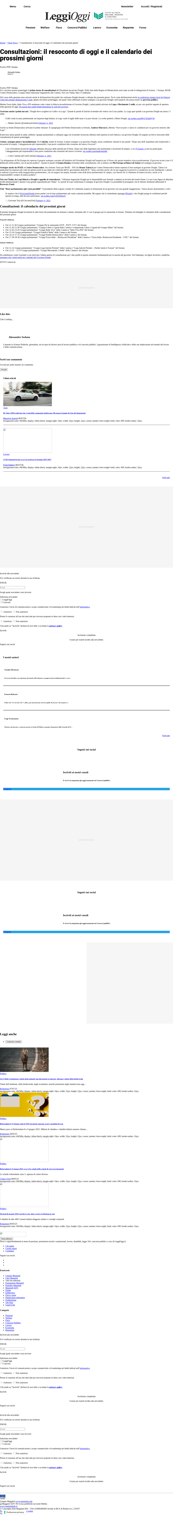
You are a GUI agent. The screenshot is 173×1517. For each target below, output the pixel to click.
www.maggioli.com (23, 1501)
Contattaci (9, 1251)
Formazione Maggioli (14, 1283)
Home (2, 43)
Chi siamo (9, 1246)
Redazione (5, 1089)
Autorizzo (7, 612)
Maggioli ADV (11, 1288)
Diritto (8, 1290)
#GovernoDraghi (27, 193)
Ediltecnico (10, 1293)
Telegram (7, 789)
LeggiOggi (7, 599)
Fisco (59, 27)
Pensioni (30, 27)
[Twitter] (86, 757)
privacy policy (55, 626)
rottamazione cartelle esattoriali (121, 34)
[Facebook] (78, 757)
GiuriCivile (10, 1305)
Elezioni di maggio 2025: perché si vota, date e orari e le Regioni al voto (27, 1214)
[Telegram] (95, 757)
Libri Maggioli (11, 1278)
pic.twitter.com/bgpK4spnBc (95, 151)
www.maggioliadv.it (8, 1506)
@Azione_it (140, 149)
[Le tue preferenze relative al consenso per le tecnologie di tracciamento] (14, 1512)
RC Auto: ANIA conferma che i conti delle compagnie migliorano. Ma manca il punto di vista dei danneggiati (44, 413)
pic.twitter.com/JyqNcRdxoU (53, 196)
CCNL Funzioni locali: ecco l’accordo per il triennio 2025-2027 (27, 460)
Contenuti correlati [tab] (13, 1042)
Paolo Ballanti (9, 465)
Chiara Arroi (5, 1179)
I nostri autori (11, 1248)
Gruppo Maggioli (12, 1276)
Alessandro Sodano (14, 72)
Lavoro (97, 27)
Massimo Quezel (10, 418)
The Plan (9, 1302)
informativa (85, 607)
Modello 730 (58, 34)
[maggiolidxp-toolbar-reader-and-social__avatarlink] (4, 73)
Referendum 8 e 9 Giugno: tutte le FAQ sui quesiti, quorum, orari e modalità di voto (31, 1124)
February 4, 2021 (45, 123)
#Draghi (32, 149)
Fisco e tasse (10, 1295)
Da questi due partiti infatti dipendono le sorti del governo (43, 107)
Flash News (13, 43)
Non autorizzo (22, 612)
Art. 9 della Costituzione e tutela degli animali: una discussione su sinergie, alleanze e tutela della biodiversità (41, 1079)
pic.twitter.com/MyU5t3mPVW (141, 118)
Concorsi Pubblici (77, 27)
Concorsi (6, 602)
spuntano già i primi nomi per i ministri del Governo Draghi (25, 257)
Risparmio (128, 27)
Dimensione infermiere (15, 1297)
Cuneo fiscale (92, 34)
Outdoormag (10, 1300)
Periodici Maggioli (13, 1285)
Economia (112, 27)
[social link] (4, 337)
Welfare (45, 27)
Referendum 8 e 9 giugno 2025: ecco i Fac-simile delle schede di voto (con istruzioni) (32, 1169)
